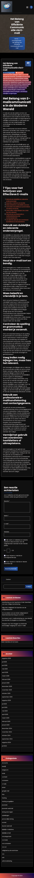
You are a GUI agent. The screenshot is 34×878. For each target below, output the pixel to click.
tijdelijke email (6, 833)
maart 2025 (5, 718)
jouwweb (4, 805)
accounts (5, 763)
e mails (4, 784)
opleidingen (5, 815)
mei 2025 (5, 711)
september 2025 (7, 697)
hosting (4, 798)
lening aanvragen (7, 812)
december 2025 (7, 686)
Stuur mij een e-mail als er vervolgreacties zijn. (13, 556)
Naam (6, 515)
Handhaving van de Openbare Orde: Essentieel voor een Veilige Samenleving (16, 603)
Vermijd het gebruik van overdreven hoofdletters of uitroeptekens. (17, 220)
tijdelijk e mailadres (8, 829)
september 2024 (7, 739)
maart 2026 (5, 676)
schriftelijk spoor (12, 88)
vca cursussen (6, 843)
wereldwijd (23, 91)
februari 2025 (6, 721)
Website (6, 532)
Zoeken (8, 579)
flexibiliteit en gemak (17, 82)
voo (3, 854)
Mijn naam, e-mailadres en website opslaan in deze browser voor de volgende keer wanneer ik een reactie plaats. (16, 542)
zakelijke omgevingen (10, 93)
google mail (5, 791)
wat (3, 857)
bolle (3, 773)
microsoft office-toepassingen (21, 84)
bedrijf (4, 766)
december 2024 (7, 728)
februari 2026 (6, 679)
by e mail (25, 75)
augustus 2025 (6, 700)
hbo (3, 794)
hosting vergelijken (8, 801)
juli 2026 (4, 662)
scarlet (4, 822)
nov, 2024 (28, 64)
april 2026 (5, 672)
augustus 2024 (6, 742)
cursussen (5, 780)
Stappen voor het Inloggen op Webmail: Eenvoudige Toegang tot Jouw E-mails (14, 624)
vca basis (5, 840)
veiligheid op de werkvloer (10, 850)
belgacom (5, 770)
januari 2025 (5, 725)
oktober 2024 (6, 735)
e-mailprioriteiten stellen (20, 78)
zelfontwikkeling (7, 861)
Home (16, 39)
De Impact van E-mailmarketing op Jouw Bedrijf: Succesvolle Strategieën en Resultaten (17, 619)
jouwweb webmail (7, 808)
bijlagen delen (17, 75)
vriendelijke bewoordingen (11, 91)
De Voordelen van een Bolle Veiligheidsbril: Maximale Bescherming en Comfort (15, 614)
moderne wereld (8, 86)
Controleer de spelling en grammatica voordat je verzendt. (18, 207)
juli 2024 (4, 746)
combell (4, 777)
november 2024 (7, 732)
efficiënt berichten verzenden (12, 80)
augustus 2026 (6, 658)
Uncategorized (16, 40)
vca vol (4, 847)
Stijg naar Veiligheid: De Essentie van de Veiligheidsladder (14, 608)
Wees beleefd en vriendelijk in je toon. (17, 205)
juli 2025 (4, 704)
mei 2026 (5, 669)
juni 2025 (4, 707)
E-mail (6, 524)
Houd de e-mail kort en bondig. (15, 203)
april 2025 (5, 714)
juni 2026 (4, 665)
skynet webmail (7, 826)
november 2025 (7, 690)
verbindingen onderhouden (16, 90)
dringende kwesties (9, 76)
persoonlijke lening (8, 819)
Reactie (7, 501)
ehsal (3, 787)
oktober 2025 (6, 693)
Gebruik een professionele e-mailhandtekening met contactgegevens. (15, 216)
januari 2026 (5, 683)
